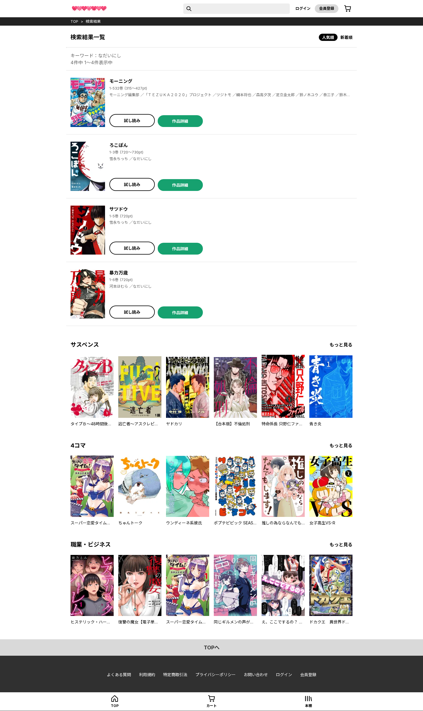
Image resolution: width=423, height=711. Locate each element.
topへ (212, 647)
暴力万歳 (118, 273)
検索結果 (93, 21)
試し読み (132, 120)
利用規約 (147, 674)
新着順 (346, 37)
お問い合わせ (256, 674)
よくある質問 (119, 674)
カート (211, 706)
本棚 (308, 706)
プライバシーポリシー (215, 674)
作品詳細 (180, 121)
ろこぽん (118, 145)
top (74, 21)
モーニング (120, 81)
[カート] (347, 8)
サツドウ (118, 209)
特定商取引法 (175, 674)
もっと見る (340, 345)
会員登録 (326, 8)
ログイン (303, 8)
